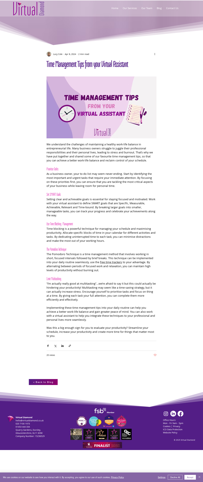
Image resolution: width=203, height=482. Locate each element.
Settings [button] (161, 477)
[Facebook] (180, 414)
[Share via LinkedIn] (62, 345)
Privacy (176, 426)
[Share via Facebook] (48, 345)
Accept (190, 477)
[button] (130, 8)
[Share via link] (69, 345)
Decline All (175, 477)
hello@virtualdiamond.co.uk (30, 420)
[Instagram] (166, 414)
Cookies (167, 426)
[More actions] (154, 54)
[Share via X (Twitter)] (55, 345)
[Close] (199, 477)
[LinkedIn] (173, 414)
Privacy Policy (117, 477)
